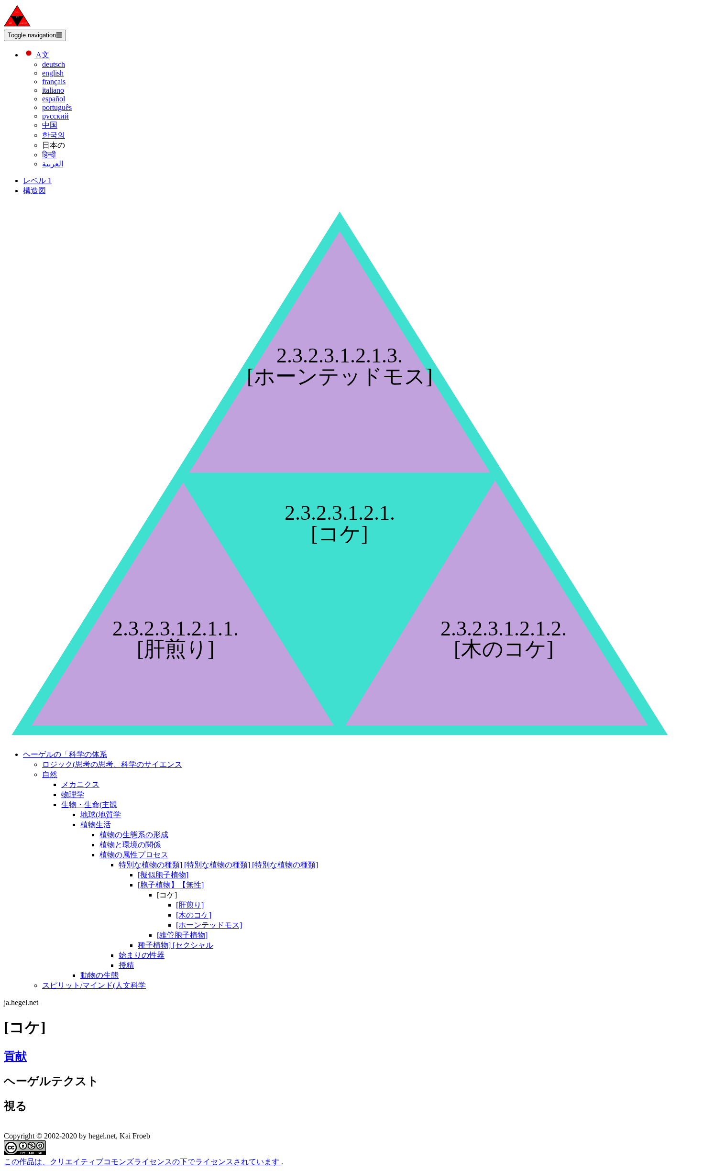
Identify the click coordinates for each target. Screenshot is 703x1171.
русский (55, 116)
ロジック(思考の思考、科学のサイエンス (112, 764)
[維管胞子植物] (182, 935)
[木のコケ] (193, 915)
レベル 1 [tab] (37, 180)
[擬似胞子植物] (163, 875)
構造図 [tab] (34, 190)
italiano (53, 90)
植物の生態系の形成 (133, 835)
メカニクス (80, 784)
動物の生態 (99, 975)
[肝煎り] (190, 905)
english (53, 73)
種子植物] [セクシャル (175, 945)
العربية (52, 164)
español (53, 99)
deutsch (53, 64)
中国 (49, 125)
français (54, 81)
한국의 (53, 135)
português (57, 107)
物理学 (72, 794)
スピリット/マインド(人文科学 (94, 985)
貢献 (15, 1056)
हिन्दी (49, 155)
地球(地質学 (100, 814)
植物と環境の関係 (130, 845)
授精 (126, 965)
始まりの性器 (142, 955)
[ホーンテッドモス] (209, 925)
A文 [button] (41, 55)
